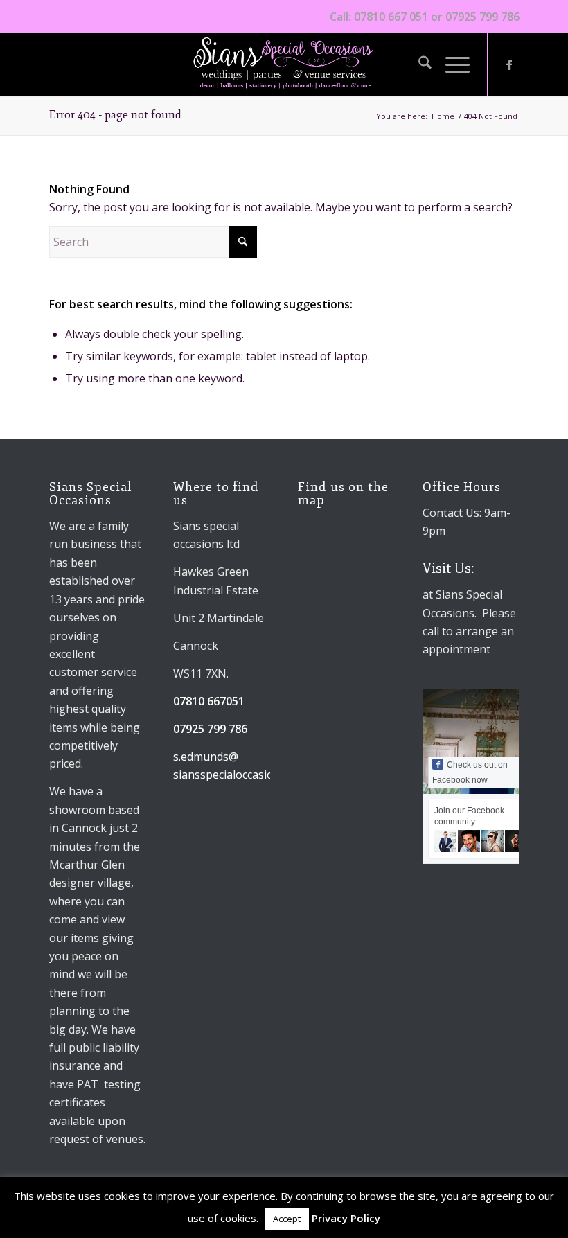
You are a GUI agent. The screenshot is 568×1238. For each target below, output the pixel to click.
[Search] (418, 64)
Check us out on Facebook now (470, 772)
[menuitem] (418, 64)
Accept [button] (287, 1218)
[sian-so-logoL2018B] (284, 64)
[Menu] (451, 64)
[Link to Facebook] (509, 64)
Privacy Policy (346, 1218)
